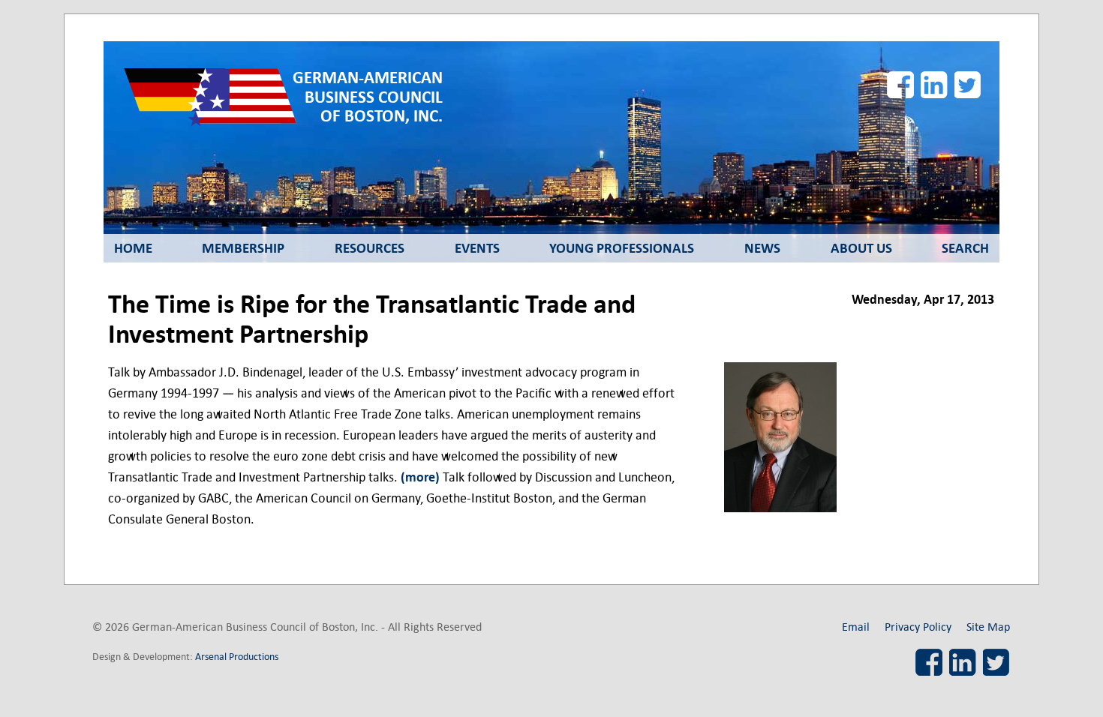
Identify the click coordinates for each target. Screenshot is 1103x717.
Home (133, 248)
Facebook (900, 84)
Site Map (988, 627)
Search (965, 248)
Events (477, 248)
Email (856, 627)
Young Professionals (621, 248)
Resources (369, 248)
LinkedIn (934, 84)
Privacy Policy (918, 627)
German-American (368, 97)
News (762, 248)
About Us (861, 248)
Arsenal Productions (236, 656)
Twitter (967, 84)
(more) (420, 477)
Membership (243, 248)
